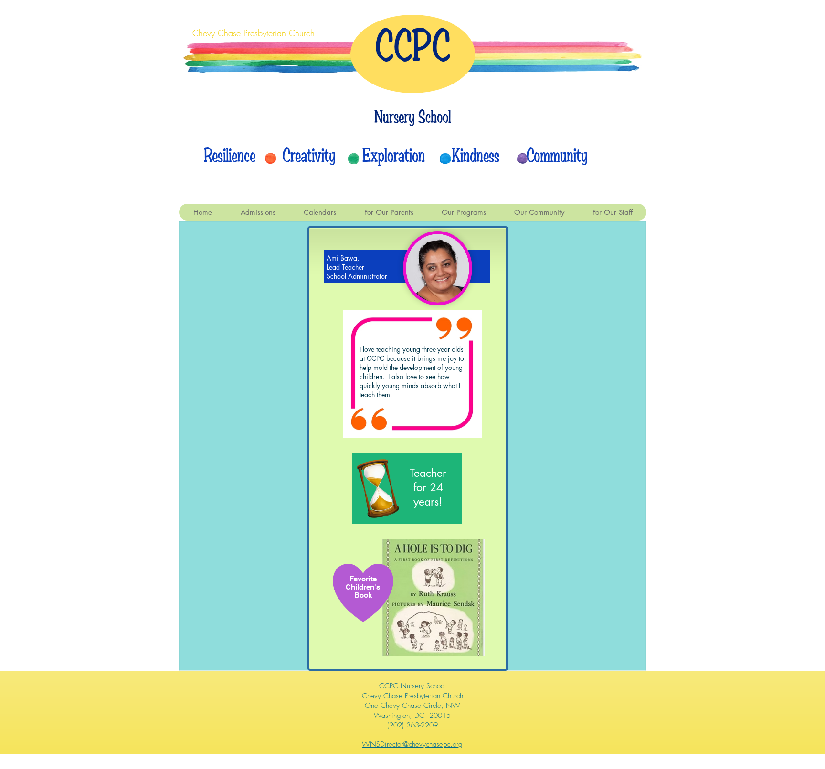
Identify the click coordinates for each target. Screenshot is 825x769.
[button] (319, 212)
